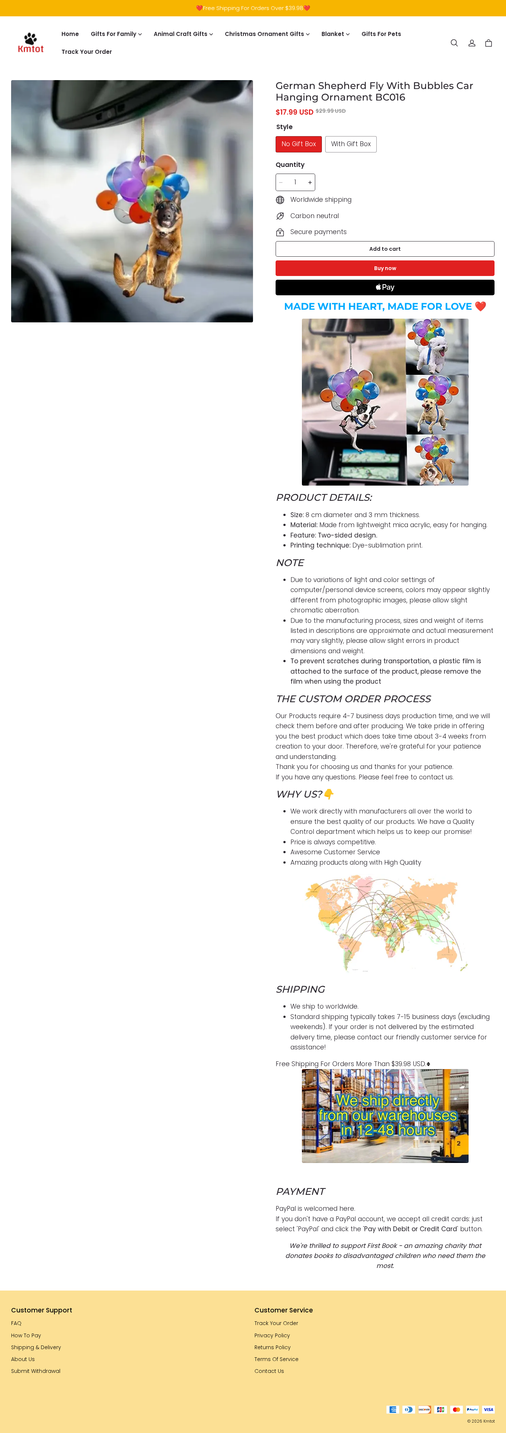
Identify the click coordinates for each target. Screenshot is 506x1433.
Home (70, 34)
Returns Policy (272, 1347)
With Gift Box (351, 143)
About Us (23, 1359)
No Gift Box (299, 143)
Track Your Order (86, 52)
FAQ (16, 1323)
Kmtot (489, 1421)
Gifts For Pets (381, 34)
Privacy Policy (272, 1335)
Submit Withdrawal (35, 1371)
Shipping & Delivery (36, 1347)
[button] (454, 43)
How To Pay (26, 1335)
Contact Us (269, 1371)
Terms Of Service (276, 1359)
